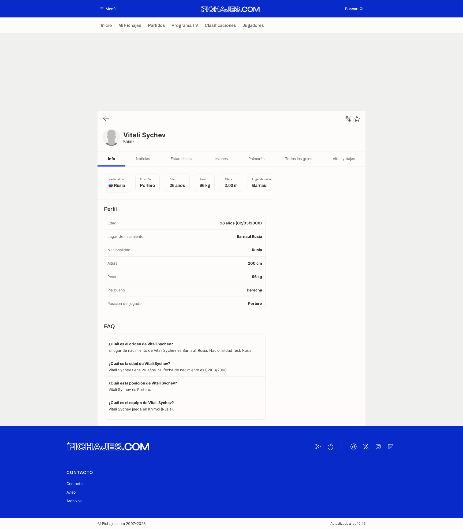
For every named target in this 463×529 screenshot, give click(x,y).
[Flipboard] (390, 446)
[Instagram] (378, 446)
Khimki (129, 141)
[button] (108, 8)
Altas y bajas (344, 158)
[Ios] (330, 446)
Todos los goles (298, 158)
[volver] (106, 118)
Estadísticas (181, 158)
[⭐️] (357, 119)
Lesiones (220, 158)
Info (111, 158)
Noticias (143, 158)
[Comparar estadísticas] (348, 119)
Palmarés (256, 158)
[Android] (318, 446)
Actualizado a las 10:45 (347, 523)
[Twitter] (366, 446)
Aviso (71, 492)
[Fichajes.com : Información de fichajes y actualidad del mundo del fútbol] (230, 9)
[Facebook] (353, 446)
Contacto (74, 483)
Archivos (73, 500)
